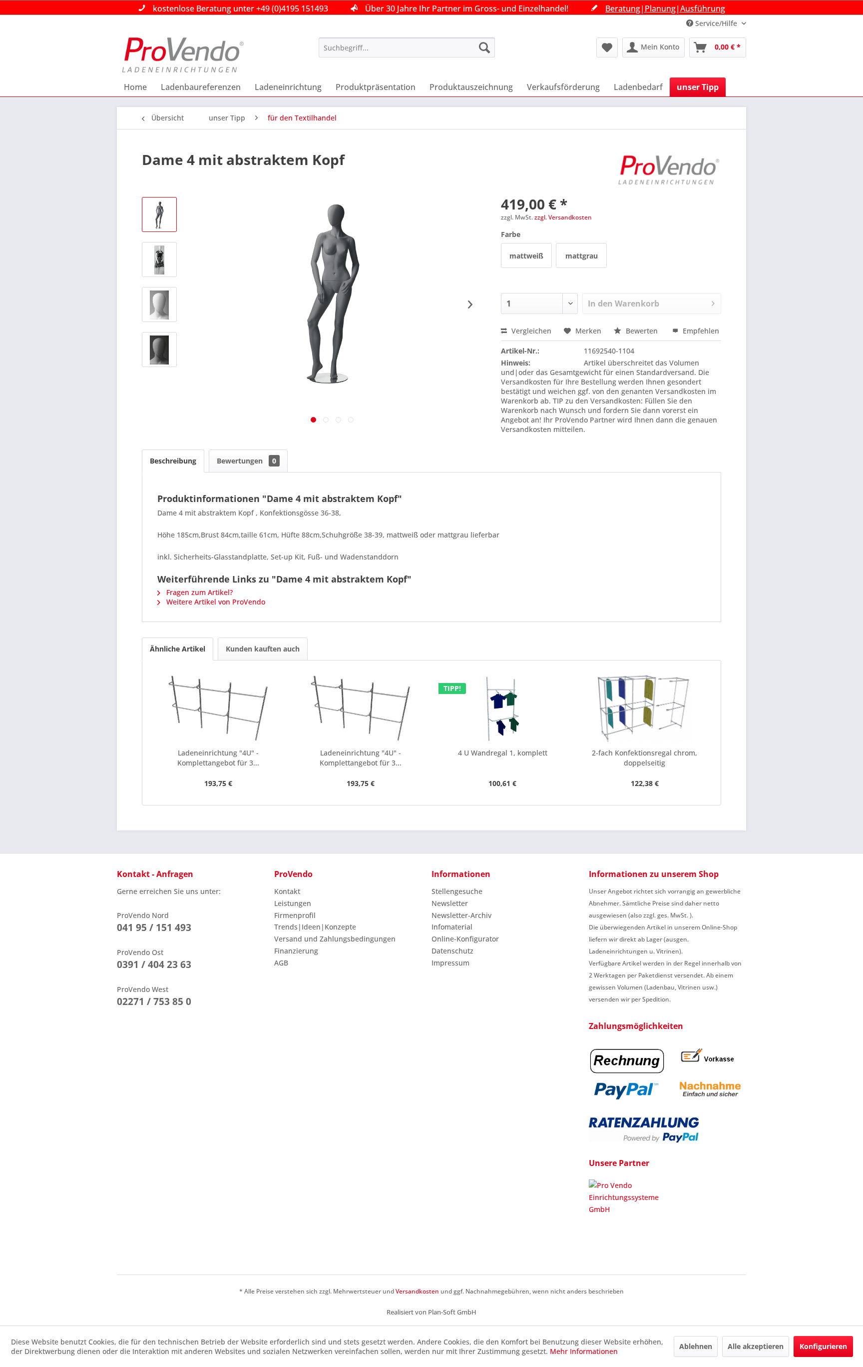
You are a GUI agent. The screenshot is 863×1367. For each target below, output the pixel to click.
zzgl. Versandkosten (563, 217)
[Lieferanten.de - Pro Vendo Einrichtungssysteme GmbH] (667, 1217)
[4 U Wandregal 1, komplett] (502, 708)
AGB (281, 963)
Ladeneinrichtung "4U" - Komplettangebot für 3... (218, 758)
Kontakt (287, 891)
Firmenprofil (295, 915)
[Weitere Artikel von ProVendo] (669, 169)
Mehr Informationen (584, 1351)
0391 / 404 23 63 (154, 964)
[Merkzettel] (607, 48)
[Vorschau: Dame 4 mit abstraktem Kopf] (159, 214)
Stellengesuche (457, 891)
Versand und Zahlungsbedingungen (335, 939)
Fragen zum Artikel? (198, 592)
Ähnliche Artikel (177, 649)
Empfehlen (700, 331)
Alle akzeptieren (756, 1346)
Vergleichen (530, 331)
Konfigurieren (823, 1346)
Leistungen (292, 903)
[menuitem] (407, 48)
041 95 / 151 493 (154, 927)
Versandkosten (417, 1291)
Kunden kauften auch (263, 649)
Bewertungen (246, 461)
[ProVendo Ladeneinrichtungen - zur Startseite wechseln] (183, 55)
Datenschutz (452, 951)
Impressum (450, 963)
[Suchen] (484, 48)
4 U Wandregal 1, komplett (502, 753)
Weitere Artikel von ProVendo (214, 601)
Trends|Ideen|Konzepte (315, 927)
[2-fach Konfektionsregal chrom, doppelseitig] (645, 708)
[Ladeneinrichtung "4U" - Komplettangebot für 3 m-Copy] (218, 708)
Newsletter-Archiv (461, 915)
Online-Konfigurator (465, 939)
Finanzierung (296, 951)
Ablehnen (695, 1346)
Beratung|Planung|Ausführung (665, 8)
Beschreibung (173, 461)
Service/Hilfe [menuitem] (716, 23)
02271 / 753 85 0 (154, 1001)
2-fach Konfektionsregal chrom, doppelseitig (644, 758)
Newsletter (450, 903)
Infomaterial (452, 927)
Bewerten (642, 331)
